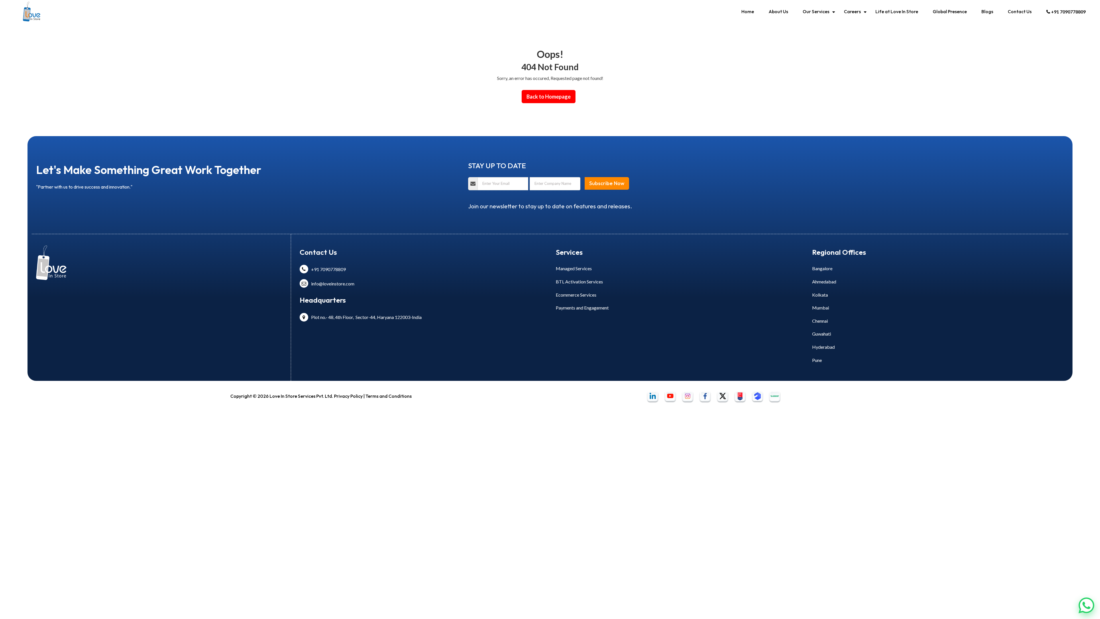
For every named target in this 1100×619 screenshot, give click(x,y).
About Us (778, 11)
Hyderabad (823, 347)
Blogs (987, 11)
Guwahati (821, 333)
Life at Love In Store (896, 11)
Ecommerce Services (576, 294)
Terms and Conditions (389, 396)
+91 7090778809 (1068, 11)
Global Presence (950, 11)
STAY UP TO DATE (497, 165)
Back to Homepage (549, 96)
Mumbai (820, 307)
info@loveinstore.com (332, 283)
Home (747, 11)
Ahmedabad (824, 281)
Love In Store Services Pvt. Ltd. (301, 396)
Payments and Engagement (582, 307)
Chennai (820, 321)
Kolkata (820, 294)
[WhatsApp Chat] (1086, 605)
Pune (817, 360)
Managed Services (574, 268)
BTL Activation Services (579, 281)
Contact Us (1020, 11)
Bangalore (822, 268)
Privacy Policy (348, 396)
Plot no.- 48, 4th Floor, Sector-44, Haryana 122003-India (366, 317)
